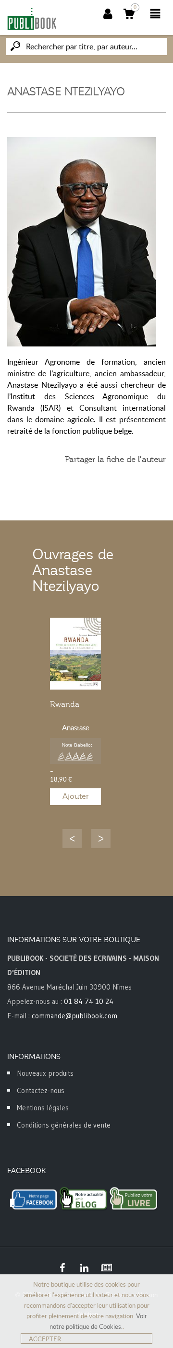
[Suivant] (101, 838)
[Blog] (106, 1268)
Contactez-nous (40, 1090)
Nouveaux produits (45, 1073)
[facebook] (62, 1268)
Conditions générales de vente (64, 1124)
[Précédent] (72, 838)
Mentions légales (43, 1107)
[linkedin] (84, 1268)
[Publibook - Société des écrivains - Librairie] (31, 19)
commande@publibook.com (74, 1015)
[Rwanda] (75, 653)
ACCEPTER (45, 1339)
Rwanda (64, 704)
